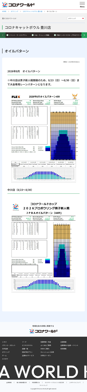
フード (24, 342)
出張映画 (63, 342)
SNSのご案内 (45, 349)
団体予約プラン (27, 352)
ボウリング (14, 11)
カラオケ (5, 359)
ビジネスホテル (27, 345)
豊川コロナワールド (9, 18)
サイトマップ (43, 385)
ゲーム (4, 355)
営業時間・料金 (46, 342)
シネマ (4, 342)
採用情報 (63, 349)
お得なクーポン (46, 355)
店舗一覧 (25, 349)
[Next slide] (84, 35)
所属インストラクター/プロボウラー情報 (70, 35)
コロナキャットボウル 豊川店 (32, 11)
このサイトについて (75, 382)
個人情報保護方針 (22, 382)
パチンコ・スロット (8, 345)
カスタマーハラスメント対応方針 (54, 382)
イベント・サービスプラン (18, 35)
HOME (4, 11)
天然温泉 (5, 349)
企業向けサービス (28, 355)
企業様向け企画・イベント (69, 345)
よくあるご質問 (46, 345)
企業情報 (8, 382)
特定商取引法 (36, 382)
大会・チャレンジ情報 (41, 35)
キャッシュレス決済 (47, 352)
